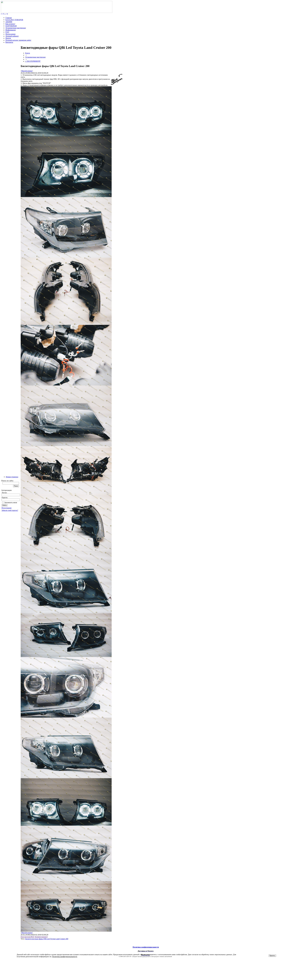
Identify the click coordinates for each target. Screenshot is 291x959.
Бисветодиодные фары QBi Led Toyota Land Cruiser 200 (46, 939)
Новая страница (12, 477)
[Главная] (56, 12)
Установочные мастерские (15, 28)
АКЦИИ (8, 22)
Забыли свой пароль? (10, 510)
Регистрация (6, 508)
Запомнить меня (10, 502)
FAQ (7, 32)
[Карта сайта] (5, 14)
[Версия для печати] (7, 14)
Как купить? (10, 24)
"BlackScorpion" (27, 71)
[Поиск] (3, 14)
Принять (272, 955)
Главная (8, 18)
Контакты (9, 42)
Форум (8, 38)
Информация (10, 30)
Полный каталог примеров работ (18, 40)
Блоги (27, 53)
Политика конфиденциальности (64, 957)
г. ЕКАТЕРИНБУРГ (33, 61)
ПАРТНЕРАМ (11, 26)
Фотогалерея (10, 34)
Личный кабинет (12, 36)
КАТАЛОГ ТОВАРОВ (14, 20)
